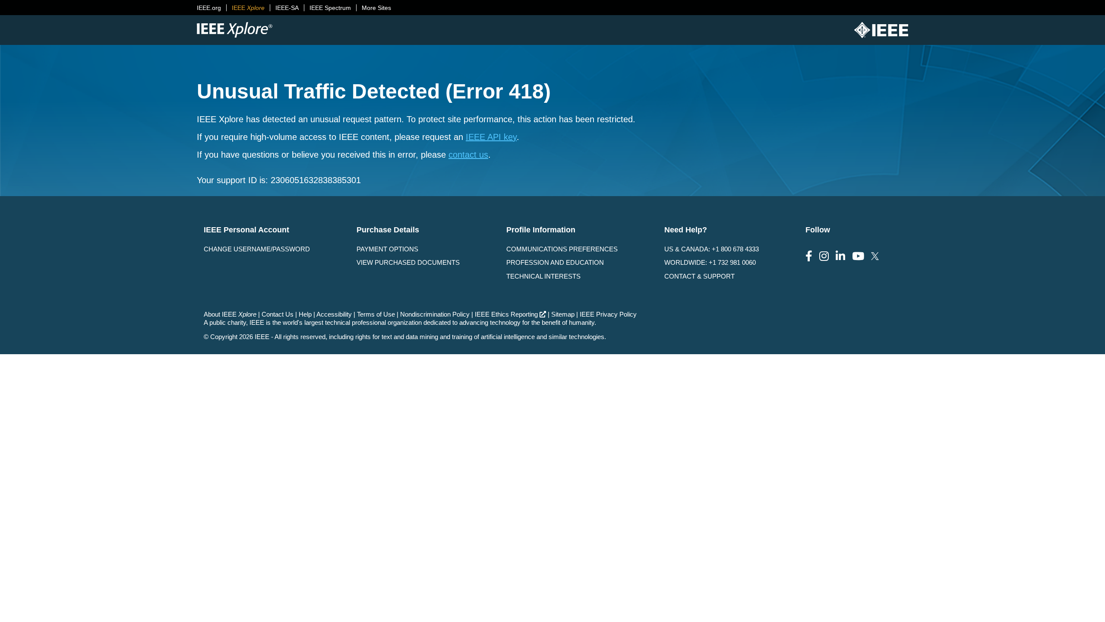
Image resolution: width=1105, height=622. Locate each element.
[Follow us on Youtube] (858, 256)
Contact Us (278, 314)
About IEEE (230, 314)
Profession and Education (555, 262)
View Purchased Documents (408, 262)
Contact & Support (699, 276)
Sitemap (563, 314)
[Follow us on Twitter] (875, 256)
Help (305, 314)
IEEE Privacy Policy (608, 314)
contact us (468, 154)
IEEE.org (209, 7)
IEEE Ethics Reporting (506, 314)
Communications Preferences (562, 249)
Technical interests (543, 276)
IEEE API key (491, 137)
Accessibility (334, 314)
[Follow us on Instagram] (824, 256)
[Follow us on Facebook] (808, 256)
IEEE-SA (287, 7)
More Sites (376, 7)
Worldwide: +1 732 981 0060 (710, 262)
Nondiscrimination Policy (435, 314)
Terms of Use (376, 314)
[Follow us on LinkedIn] (840, 256)
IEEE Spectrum (330, 7)
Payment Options (387, 249)
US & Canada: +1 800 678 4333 (711, 249)
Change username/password (257, 249)
